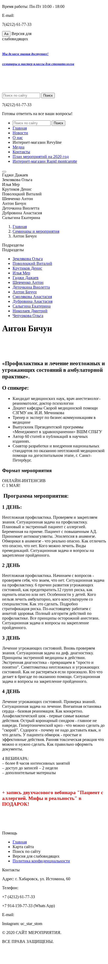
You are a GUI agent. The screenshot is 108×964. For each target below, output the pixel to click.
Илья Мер (21, 273)
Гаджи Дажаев (26, 277)
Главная (20, 128)
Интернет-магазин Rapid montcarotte (45, 161)
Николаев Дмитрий (30, 311)
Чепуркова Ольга (28, 315)
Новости (20, 133)
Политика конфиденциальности (41, 861)
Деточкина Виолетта (31, 287)
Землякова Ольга (28, 258)
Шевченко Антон (28, 282)
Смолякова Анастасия (32, 296)
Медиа (18, 147)
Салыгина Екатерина (32, 306)
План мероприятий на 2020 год (41, 156)
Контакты (21, 152)
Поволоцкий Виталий (32, 263)
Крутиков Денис (27, 268)
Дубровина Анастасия (32, 301)
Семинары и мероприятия (36, 231)
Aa (6, 34)
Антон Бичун (25, 292)
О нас (18, 137)
